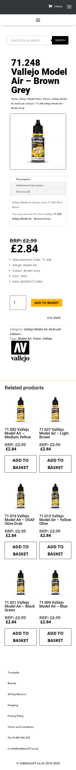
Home (14, 98)
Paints (46, 98)
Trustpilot (13, 672)
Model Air (25, 338)
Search (60, 40)
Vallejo (47, 338)
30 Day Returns (17, 694)
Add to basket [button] (20, 463)
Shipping (13, 705)
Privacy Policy (15, 716)
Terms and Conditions (21, 727)
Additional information (29, 185)
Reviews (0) (23, 191)
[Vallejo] (20, 352)
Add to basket (46, 303)
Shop (23, 98)
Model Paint (34, 98)
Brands (12, 683)
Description (23, 179)
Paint (37, 338)
